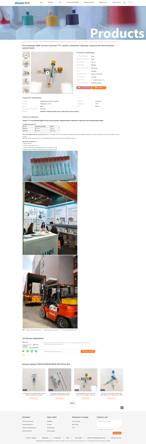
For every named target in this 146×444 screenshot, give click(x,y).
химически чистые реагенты (51, 330)
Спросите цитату (116, 2)
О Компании (57, 437)
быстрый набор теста (27, 424)
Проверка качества (89, 2)
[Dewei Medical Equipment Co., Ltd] (22, 3)
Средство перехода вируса (29, 427)
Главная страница (31, 437)
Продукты (50, 2)
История (49, 424)
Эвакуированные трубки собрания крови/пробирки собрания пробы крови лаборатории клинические (85, 394)
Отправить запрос (88, 351)
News (67, 437)
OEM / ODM (75, 424)
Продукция (45, 437)
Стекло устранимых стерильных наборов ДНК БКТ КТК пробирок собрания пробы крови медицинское (33, 394)
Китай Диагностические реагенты (44, 440)
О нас (60, 2)
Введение (49, 421)
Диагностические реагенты (33, 330)
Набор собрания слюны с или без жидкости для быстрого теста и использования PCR (112, 394)
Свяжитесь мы (103, 2)
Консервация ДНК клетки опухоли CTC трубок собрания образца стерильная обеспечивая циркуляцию (90, 41)
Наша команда (51, 431)
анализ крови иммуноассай (69, 330)
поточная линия (76, 421)
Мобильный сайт (116, 437)
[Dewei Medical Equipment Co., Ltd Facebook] (122, 407)
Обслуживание (51, 427)
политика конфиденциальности (96, 437)
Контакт (100, 88)
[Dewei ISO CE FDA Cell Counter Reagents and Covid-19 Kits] (52, 93)
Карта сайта (78, 437)
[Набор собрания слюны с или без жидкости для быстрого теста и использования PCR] (111, 379)
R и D (73, 427)
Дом (41, 2)
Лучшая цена (84, 88)
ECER (108, 440)
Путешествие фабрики (72, 2)
